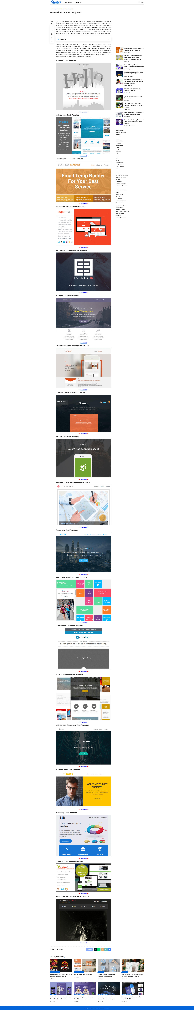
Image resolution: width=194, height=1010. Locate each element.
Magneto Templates (120, 177)
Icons (117, 168)
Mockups (126, 61)
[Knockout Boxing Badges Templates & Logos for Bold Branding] (61, 965)
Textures (118, 196)
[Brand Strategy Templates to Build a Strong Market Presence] (119, 67)
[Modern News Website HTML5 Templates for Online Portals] (119, 74)
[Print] (109, 949)
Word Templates (128, 69)
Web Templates (128, 85)
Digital (117, 147)
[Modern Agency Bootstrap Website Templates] (119, 90)
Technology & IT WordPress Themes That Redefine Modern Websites (133, 105)
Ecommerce (127, 52)
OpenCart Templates (121, 183)
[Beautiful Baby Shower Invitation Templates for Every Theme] (85, 988)
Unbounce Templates (121, 200)
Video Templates (120, 202)
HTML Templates (128, 76)
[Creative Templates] (56, 2)
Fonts (117, 158)
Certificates (118, 143)
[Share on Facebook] (52, 27)
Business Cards (119, 141)
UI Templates (119, 198)
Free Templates (119, 162)
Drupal (117, 149)
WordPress (127, 109)
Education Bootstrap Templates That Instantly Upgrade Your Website (134, 121)
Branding (118, 134)
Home (51, 9)
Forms (117, 160)
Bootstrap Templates (129, 92)
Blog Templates (119, 130)
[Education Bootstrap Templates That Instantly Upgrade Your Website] (119, 122)
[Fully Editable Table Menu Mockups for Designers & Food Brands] (133, 965)
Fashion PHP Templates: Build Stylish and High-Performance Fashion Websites (133, 81)
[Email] (102, 949)
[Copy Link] (52, 41)
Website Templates (120, 209)
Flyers (117, 156)
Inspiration (118, 170)
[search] (139, 2)
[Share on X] (52, 30)
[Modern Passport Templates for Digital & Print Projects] (133, 988)
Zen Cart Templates (120, 217)
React (117, 192)
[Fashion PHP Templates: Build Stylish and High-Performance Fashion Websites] (119, 81)
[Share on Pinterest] (52, 34)
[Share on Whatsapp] (52, 37)
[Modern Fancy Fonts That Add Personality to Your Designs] (109, 988)
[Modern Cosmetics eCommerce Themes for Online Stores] (119, 50)
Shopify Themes (119, 194)
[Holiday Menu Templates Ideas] (85, 965)
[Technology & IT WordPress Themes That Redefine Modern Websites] (119, 105)
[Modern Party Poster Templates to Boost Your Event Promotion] (61, 988)
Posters (117, 188)
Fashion (117, 153)
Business (56, 9)
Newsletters (119, 181)
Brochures (118, 136)
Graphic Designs (120, 164)
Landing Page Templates (122, 175)
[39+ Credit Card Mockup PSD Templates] (119, 98)
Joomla (117, 173)
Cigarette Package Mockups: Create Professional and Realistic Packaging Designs (133, 57)
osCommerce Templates (121, 185)
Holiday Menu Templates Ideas (83, 974)
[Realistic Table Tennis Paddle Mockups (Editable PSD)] (109, 965)
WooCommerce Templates (122, 211)
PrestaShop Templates (121, 190)
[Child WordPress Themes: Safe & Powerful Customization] (119, 114)
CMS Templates (119, 145)
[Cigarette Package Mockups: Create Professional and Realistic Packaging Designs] (119, 57)
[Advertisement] (130, 33)
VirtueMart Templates (121, 205)
